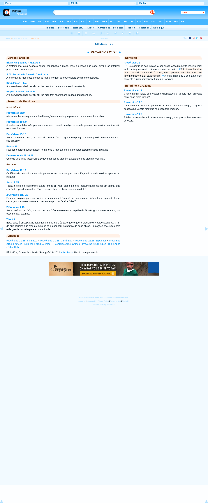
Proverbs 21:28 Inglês (94, 244)
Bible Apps (114, 244)
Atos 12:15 (12, 182)
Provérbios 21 (132, 62)
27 (127, 66)
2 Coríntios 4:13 (15, 207)
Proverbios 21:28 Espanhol (90, 240)
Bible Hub (13, 247)
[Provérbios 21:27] (4, 235)
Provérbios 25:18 (16, 134)
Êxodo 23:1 (12, 146)
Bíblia (8, 38)
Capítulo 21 (26, 38)
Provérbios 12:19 (16, 170)
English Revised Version (20, 91)
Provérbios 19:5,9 (16, 122)
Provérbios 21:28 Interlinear (21, 240)
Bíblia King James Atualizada (23, 62)
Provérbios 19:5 (133, 102)
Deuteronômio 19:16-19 (19, 155)
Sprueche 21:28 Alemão (37, 244)
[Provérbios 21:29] (204, 235)
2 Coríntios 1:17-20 (17, 194)
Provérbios (16, 38)
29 (163, 75)
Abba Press (66, 252)
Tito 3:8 (10, 219)
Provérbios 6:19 (15, 113)
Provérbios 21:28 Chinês (66, 244)
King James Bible (16, 83)
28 (180, 69)
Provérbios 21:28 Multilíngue (56, 240)
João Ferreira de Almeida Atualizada (27, 74)
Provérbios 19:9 (133, 114)
